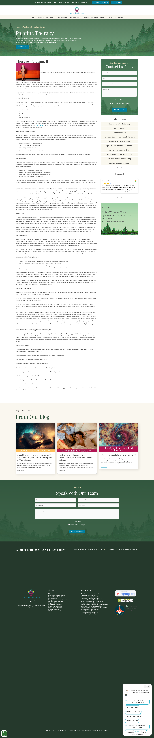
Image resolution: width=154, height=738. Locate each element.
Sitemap (72, 730)
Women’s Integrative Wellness (119, 150)
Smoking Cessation (53, 609)
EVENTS (109, 17)
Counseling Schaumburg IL (89, 595)
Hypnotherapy (119, 128)
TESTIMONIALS (62, 17)
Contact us (39, 125)
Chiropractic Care (119, 133)
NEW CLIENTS (74, 17)
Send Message (119, 110)
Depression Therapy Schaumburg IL (91, 598)
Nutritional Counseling (55, 606)
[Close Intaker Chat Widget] (148, 686)
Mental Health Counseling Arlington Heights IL (95, 607)
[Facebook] (27, 601)
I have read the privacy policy (120, 103)
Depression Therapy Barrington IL (91, 597)
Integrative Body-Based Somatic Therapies (119, 137)
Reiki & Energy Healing (55, 607)
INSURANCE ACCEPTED (90, 17)
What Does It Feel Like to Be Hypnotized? (118, 455)
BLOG (102, 17)
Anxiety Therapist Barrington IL (90, 593)
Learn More (20, 470)
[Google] (34, 601)
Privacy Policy (119, 100)
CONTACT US (118, 17)
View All (119, 168)
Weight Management (54, 611)
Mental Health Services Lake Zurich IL (92, 601)
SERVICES (49, 17)
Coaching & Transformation (119, 141)
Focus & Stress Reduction (55, 597)
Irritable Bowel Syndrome (55, 601)
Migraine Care (52, 603)
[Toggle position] (145, 686)
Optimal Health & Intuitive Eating (119, 159)
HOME (33, 17)
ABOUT (40, 17)
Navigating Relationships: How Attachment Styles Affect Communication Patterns (76, 457)
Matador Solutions (102, 730)
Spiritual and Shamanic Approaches (119, 146)
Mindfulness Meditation (55, 604)
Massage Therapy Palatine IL (89, 600)
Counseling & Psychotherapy (119, 124)
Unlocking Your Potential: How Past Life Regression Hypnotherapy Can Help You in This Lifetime (34, 457)
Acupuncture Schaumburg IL (89, 603)
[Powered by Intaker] (140, 734)
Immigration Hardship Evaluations (119, 154)
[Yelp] (31, 601)
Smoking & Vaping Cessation (119, 163)
